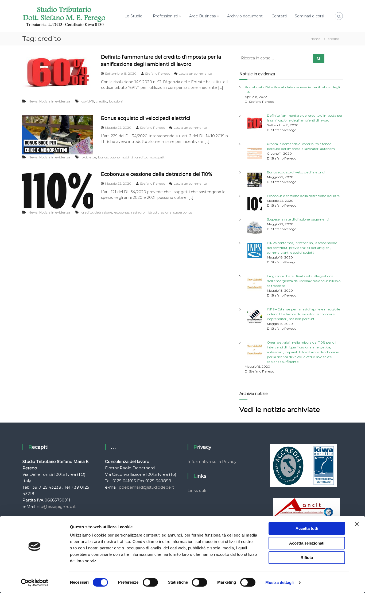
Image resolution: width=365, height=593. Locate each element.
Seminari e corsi (309, 16)
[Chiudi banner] (357, 524)
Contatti (279, 16)
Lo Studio (133, 16)
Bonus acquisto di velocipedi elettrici (145, 118)
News (33, 101)
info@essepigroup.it (56, 506)
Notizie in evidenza (54, 101)
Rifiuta (307, 557)
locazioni (116, 101)
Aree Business (202, 16)
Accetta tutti (307, 528)
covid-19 (87, 101)
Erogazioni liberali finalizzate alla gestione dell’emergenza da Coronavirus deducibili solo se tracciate (303, 281)
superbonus (182, 212)
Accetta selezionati (306, 543)
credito (101, 101)
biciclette (88, 157)
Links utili (197, 490)
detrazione (103, 212)
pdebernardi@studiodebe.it (146, 487)
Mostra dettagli (279, 582)
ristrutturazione (159, 212)
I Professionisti (164, 16)
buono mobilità (122, 157)
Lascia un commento (195, 73)
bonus (103, 157)
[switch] (150, 582)
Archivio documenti (245, 16)
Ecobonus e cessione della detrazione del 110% (156, 174)
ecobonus (121, 212)
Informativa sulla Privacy (212, 461)
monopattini (158, 157)
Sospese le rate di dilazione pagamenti (298, 219)
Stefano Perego (157, 73)
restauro (138, 212)
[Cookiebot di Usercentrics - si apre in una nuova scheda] (34, 583)
